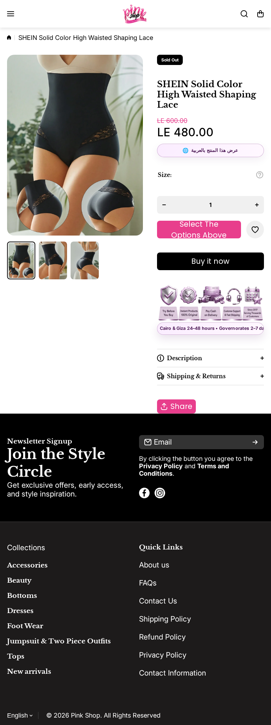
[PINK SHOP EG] (135, 14)
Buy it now (210, 261)
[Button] (259, 174)
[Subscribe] (255, 442)
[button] (260, 13)
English (17, 715)
